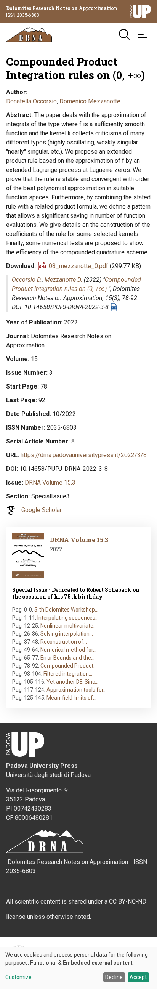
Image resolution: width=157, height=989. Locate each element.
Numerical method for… (68, 650)
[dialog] (78, 968)
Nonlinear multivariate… (68, 626)
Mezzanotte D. (63, 279)
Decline (114, 977)
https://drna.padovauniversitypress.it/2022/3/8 (84, 455)
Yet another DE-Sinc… (72, 682)
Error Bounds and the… (67, 658)
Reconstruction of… (63, 642)
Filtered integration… (67, 674)
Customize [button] (18, 977)
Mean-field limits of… (71, 698)
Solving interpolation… (66, 634)
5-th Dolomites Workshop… (66, 610)
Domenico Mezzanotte (89, 101)
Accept (138, 977)
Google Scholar (41, 510)
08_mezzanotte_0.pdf (78, 266)
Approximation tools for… (76, 690)
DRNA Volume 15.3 (50, 482)
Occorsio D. (27, 279)
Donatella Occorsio (31, 101)
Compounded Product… (68, 666)
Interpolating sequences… (68, 618)
